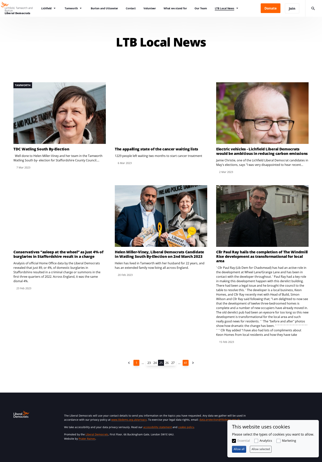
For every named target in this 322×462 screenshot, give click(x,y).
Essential (243, 441)
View (59, 126)
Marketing (289, 441)
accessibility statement (157, 427)
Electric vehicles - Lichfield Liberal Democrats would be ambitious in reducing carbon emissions (262, 151)
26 (167, 363)
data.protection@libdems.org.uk (219, 419)
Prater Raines (87, 438)
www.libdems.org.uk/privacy (129, 419)
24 (155, 363)
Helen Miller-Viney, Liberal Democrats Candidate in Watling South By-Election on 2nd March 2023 (159, 254)
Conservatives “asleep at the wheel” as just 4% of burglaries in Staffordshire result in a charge (58, 254)
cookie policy (186, 427)
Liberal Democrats (97, 434)
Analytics (266, 441)
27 (173, 363)
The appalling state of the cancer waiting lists (156, 149)
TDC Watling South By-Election (41, 149)
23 (149, 363)
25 (161, 363)
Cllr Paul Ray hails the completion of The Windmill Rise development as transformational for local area (262, 256)
